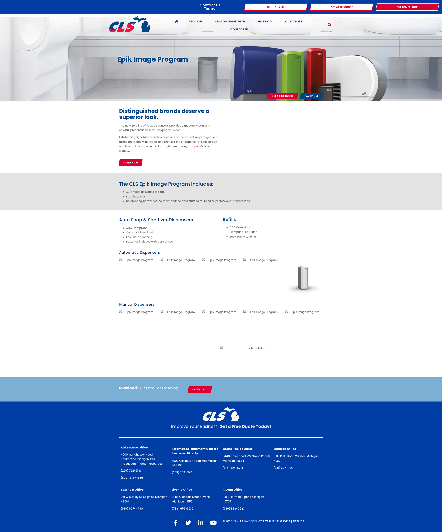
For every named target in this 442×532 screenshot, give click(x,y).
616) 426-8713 (233, 468)
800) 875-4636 (132, 478)
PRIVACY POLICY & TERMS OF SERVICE (265, 521)
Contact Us (239, 29)
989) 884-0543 (234, 509)
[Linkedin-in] (201, 523)
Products (265, 21)
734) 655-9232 (183, 509)
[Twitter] (188, 523)
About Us (196, 21)
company (194, 146)
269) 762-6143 (132, 471)
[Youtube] (213, 523)
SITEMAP (298, 521)
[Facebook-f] (175, 523)
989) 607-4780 (132, 509)
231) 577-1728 (284, 468)
